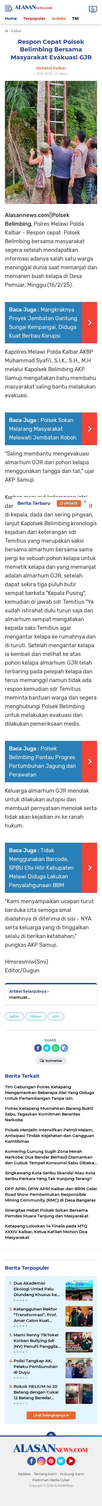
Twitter (63, 1467)
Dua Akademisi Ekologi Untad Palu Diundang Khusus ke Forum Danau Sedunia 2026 (37, 1289)
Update (70, 503)
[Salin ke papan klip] (64, 1048)
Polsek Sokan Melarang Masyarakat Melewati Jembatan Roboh (42, 429)
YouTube (74, 1467)
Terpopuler (34, 18)
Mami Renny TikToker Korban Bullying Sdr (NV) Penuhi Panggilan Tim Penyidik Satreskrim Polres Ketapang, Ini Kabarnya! (37, 1340)
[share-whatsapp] (55, 1048)
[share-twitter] (47, 1048)
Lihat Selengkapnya (49, 1415)
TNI (75, 18)
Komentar (53, 1061)
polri (56, 1016)
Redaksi (24, 1474)
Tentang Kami (45, 1474)
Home (11, 18)
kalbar (15, 1016)
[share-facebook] (38, 1048)
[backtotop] (51, 1436)
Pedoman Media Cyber (51, 1480)
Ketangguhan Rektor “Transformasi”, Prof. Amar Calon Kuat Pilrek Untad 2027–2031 (35, 1314)
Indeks (59, 18)
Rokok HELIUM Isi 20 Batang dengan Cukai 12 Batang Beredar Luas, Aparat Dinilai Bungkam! (36, 1392)
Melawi (36, 1016)
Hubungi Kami (72, 1474)
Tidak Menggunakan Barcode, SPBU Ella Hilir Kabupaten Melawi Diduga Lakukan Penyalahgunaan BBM (41, 867)
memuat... (19, 997)
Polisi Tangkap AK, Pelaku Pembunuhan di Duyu (36, 1366)
